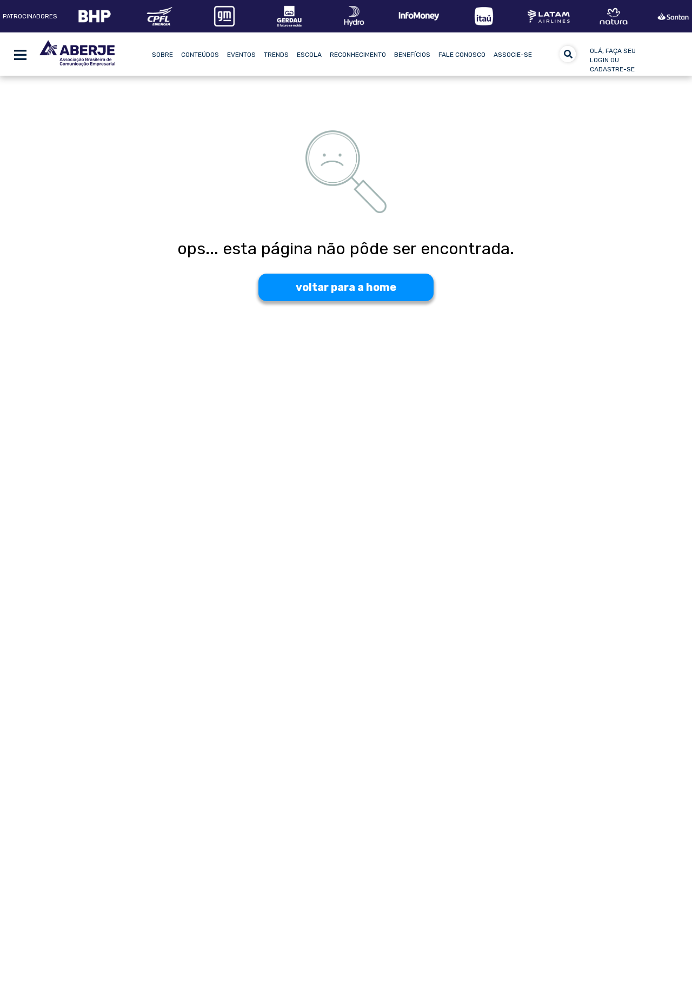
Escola (309, 54)
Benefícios (412, 54)
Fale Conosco (461, 54)
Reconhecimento (358, 54)
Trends (276, 54)
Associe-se (513, 54)
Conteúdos (200, 54)
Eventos (241, 54)
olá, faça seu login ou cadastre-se (613, 60)
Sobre (162, 54)
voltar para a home (346, 287)
